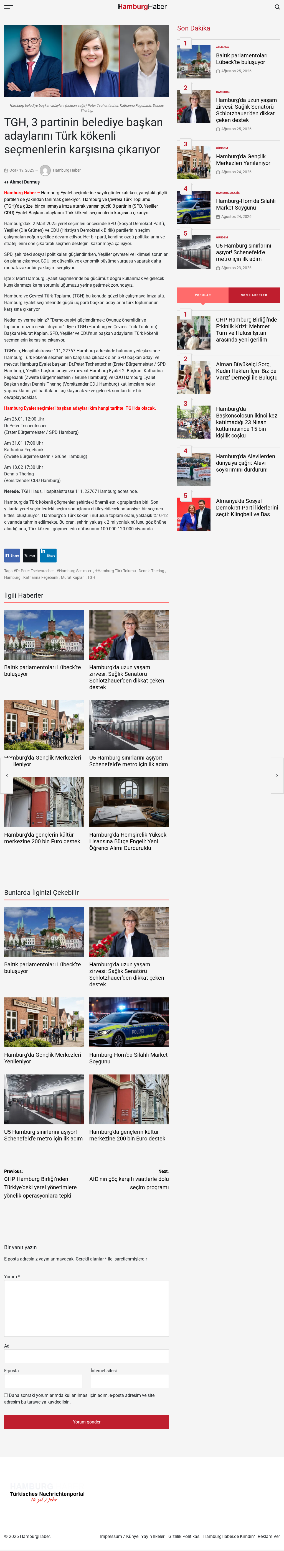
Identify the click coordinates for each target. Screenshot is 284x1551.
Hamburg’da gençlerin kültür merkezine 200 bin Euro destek (42, 838)
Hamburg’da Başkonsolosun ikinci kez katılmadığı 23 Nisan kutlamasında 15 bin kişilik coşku (246, 422)
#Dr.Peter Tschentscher (34, 571)
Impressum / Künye (119, 1536)
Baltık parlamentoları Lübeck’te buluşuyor (242, 58)
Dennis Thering (151, 571)
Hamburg (12, 577)
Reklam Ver (269, 1536)
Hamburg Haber (67, 170)
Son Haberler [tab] (254, 295)
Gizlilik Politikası (184, 1536)
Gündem (222, 148)
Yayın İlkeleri (153, 1536)
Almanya (222, 47)
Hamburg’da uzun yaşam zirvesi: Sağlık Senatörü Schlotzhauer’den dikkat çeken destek (126, 677)
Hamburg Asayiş (228, 192)
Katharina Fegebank (40, 577)
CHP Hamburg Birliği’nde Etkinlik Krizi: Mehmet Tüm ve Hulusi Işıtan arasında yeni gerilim (246, 329)
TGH (91, 577)
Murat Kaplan (73, 577)
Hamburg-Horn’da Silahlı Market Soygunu (246, 204)
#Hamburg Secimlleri (74, 571)
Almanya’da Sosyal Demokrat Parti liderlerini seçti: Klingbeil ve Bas (247, 508)
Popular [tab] (203, 295)
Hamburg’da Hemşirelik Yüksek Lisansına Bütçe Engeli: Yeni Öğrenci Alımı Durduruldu (127, 841)
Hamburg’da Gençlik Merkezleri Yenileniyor (243, 159)
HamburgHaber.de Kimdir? (229, 1536)
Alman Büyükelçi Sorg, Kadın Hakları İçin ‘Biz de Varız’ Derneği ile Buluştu (247, 371)
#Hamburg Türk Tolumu (115, 571)
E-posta (11, 1370)
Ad (6, 1346)
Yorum (12, 1276)
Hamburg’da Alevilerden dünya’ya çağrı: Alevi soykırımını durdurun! (245, 463)
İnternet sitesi (104, 1370)
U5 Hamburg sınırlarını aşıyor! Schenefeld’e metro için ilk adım (128, 761)
